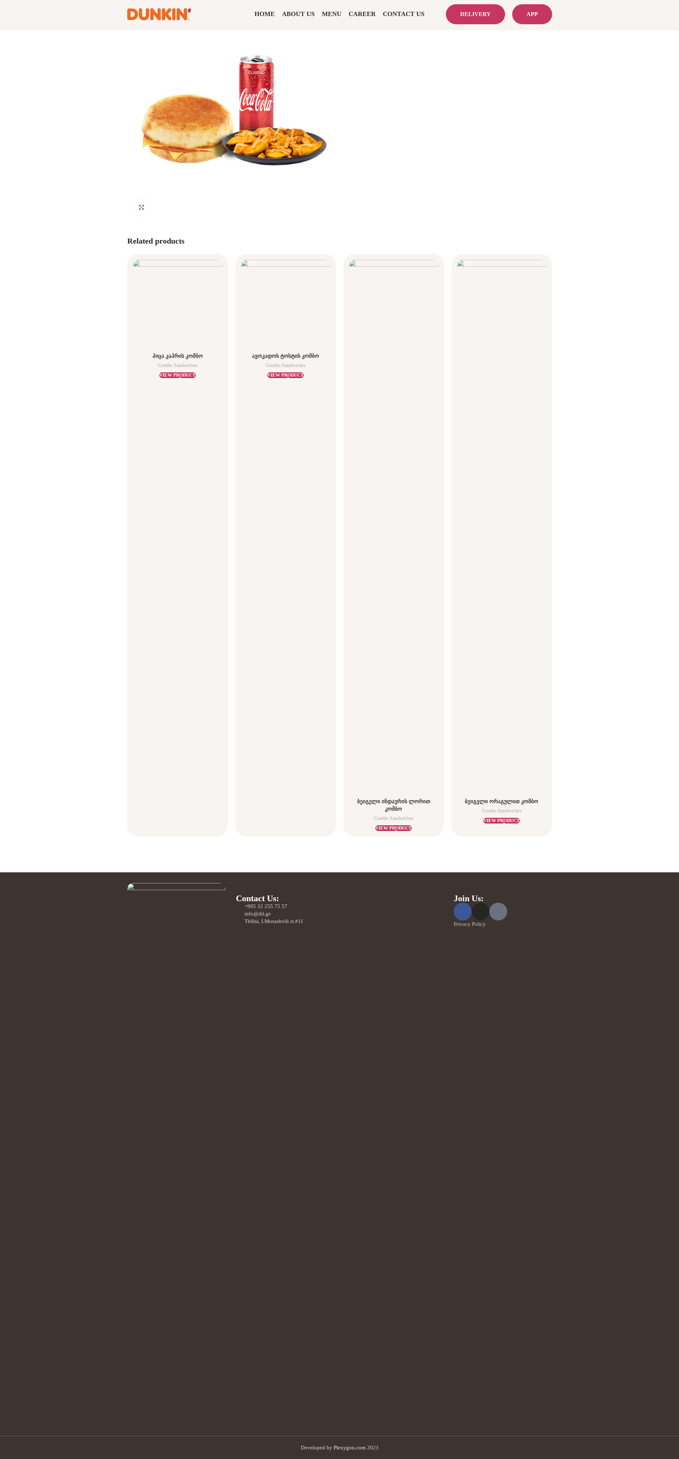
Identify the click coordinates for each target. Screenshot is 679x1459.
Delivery (475, 14)
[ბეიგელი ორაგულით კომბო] (501, 527)
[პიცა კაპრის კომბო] (177, 304)
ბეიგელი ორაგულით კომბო (501, 801)
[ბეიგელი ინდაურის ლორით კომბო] (393, 527)
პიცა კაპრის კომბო (178, 356)
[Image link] (176, 1150)
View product (177, 375)
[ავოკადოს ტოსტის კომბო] (285, 304)
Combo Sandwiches (177, 365)
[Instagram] (480, 911)
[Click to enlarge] (141, 207)
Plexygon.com (350, 1447)
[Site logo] (159, 13)
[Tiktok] (498, 911)
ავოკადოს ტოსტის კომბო (285, 356)
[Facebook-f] (463, 911)
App (532, 14)
